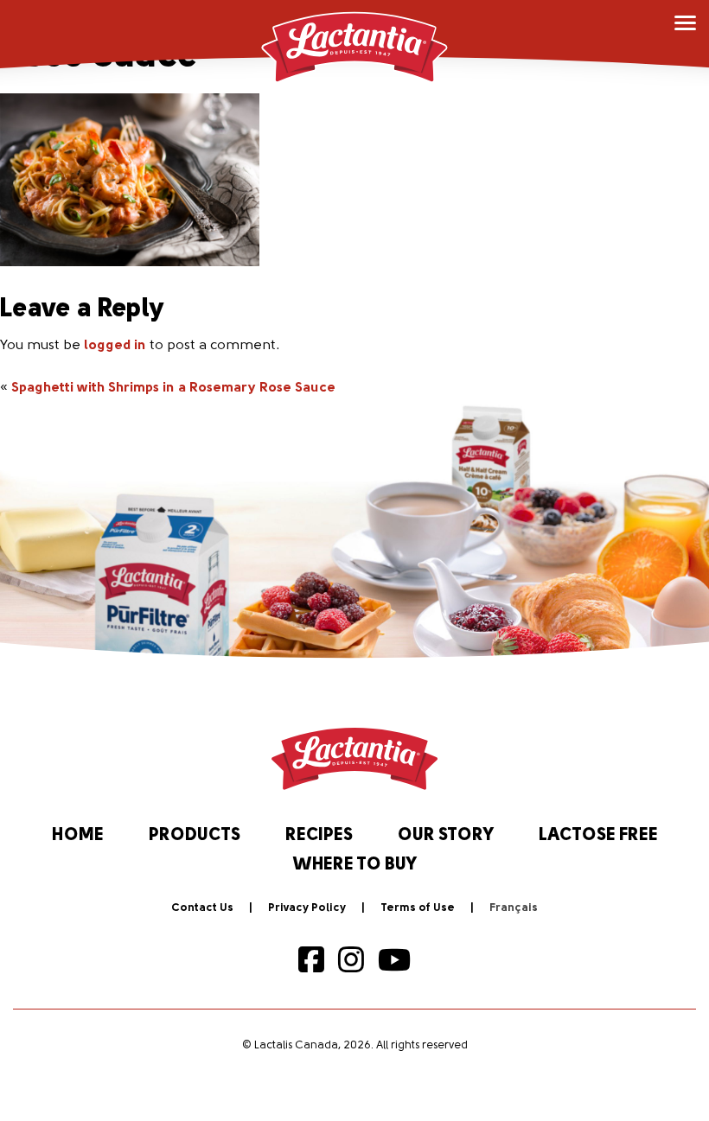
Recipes (319, 835)
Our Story (446, 835)
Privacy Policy (307, 908)
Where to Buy (355, 865)
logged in (115, 346)
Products (194, 835)
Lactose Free (598, 835)
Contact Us (202, 908)
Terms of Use (417, 908)
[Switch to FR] (513, 908)
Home (78, 835)
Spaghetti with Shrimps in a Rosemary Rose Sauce (173, 388)
